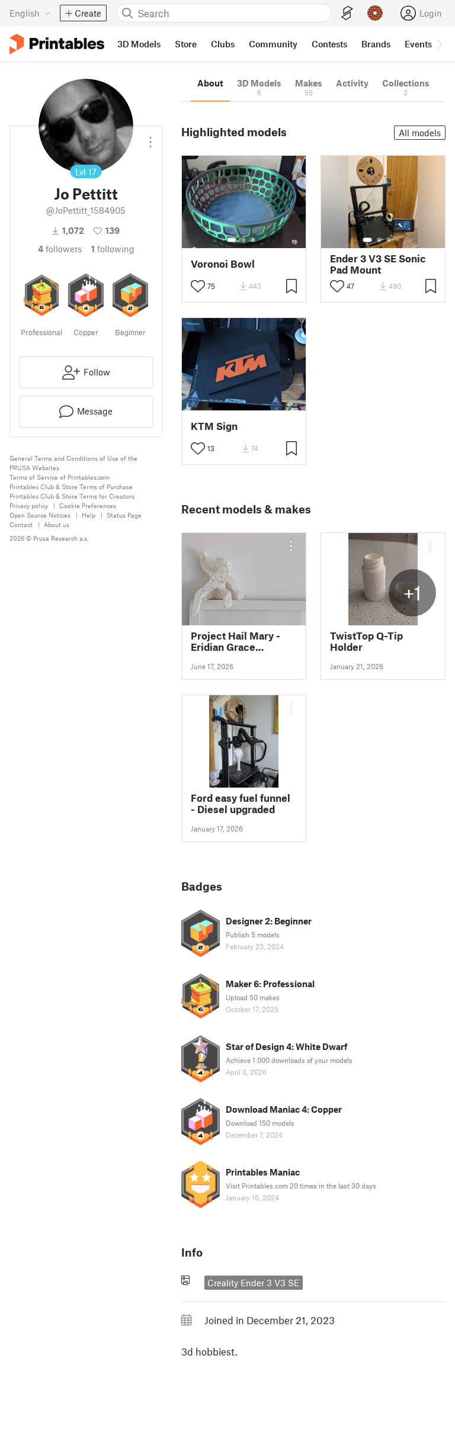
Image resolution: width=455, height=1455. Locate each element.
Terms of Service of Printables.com (59, 477)
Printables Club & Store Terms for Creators (71, 496)
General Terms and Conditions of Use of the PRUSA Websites (73, 462)
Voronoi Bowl (223, 263)
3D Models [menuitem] (139, 43)
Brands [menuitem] (375, 43)
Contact (21, 524)
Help (88, 515)
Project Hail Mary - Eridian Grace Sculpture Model (235, 641)
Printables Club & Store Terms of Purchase (71, 486)
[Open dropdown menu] (150, 137)
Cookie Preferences (87, 505)
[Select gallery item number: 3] (253, 239)
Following (112, 248)
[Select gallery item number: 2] (243, 239)
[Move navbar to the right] (438, 44)
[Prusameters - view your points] (375, 13)
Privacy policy (28, 505)
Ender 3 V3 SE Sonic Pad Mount (378, 264)
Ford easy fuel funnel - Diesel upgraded (240, 803)
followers (60, 248)
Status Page (124, 515)
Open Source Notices (40, 515)
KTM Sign (214, 426)
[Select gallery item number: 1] (231, 239)
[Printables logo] (56, 44)
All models (420, 132)
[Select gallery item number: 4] (398, 239)
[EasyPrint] (347, 13)
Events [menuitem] (418, 43)
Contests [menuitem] (329, 43)
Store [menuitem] (186, 43)
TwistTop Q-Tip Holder (366, 641)
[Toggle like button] (198, 286)
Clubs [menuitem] (223, 43)
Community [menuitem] (273, 43)
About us (56, 524)
